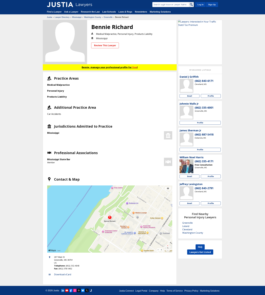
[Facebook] (70, 290)
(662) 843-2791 (204, 188)
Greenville (108, 17)
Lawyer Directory (62, 17)
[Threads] (78, 290)
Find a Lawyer (54, 12)
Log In (201, 4)
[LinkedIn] (62, 290)
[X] (86, 290)
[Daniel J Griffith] (186, 86)
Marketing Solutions (160, 12)
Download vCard (62, 274)
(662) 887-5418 (204, 134)
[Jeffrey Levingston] (186, 193)
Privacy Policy (191, 291)
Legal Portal (141, 291)
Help (162, 291)
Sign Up (212, 4)
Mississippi (76, 17)
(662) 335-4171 (204, 161)
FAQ (200, 247)
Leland (185, 226)
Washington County (92, 17)
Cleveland (187, 229)
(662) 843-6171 (204, 81)
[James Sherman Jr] (186, 139)
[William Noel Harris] (186, 166)
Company (153, 291)
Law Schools (109, 12)
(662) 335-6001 (204, 107)
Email (189, 96)
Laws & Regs (125, 12)
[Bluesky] (82, 290)
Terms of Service (174, 291)
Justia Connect (126, 291)
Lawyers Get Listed (200, 252)
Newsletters (141, 12)
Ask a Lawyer (71, 12)
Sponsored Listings (200, 70)
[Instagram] (74, 290)
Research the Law (90, 12)
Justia (49, 17)
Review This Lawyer (105, 45)
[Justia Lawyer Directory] (60, 4)
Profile (211, 96)
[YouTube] (66, 290)
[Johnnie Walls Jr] (186, 112)
